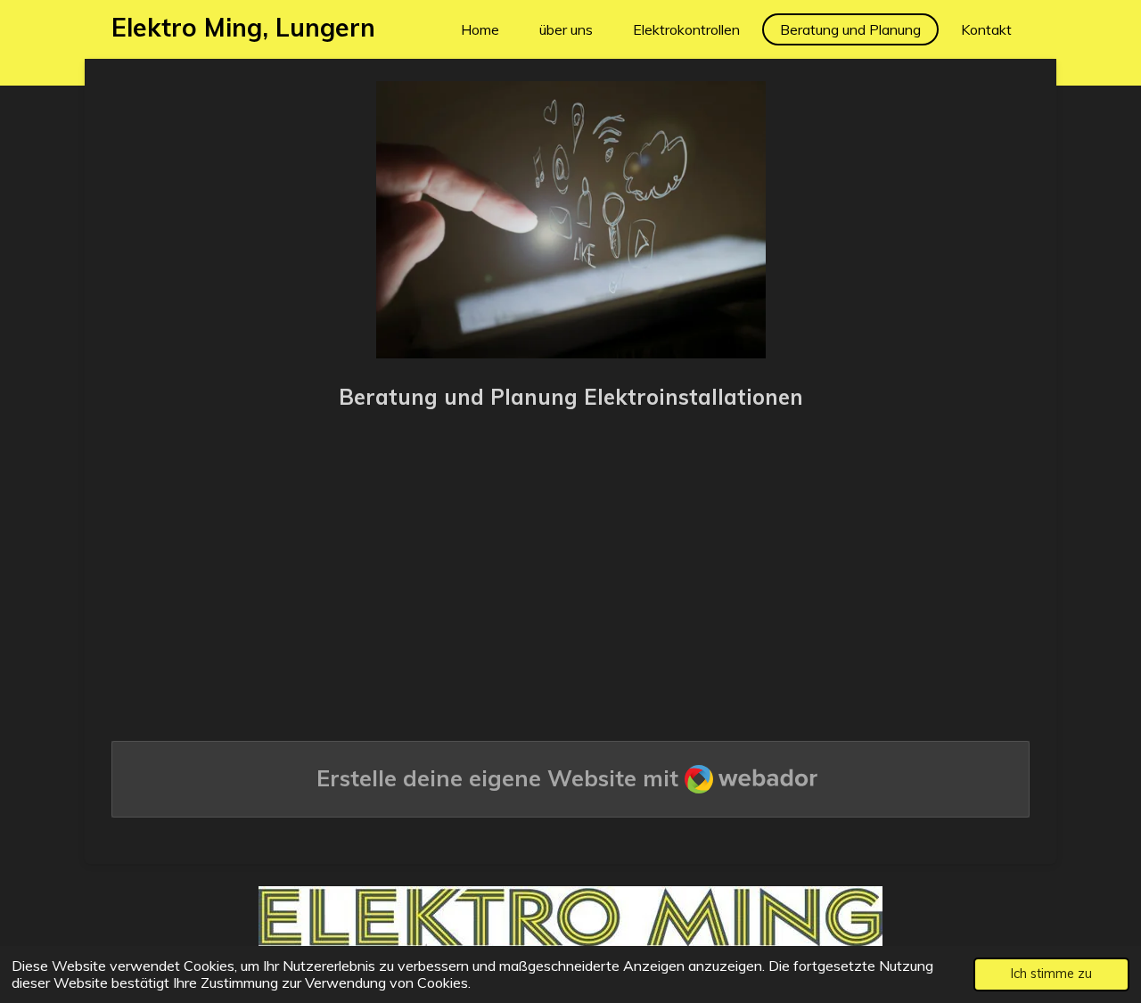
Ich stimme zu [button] (1051, 974)
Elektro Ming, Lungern (243, 27)
